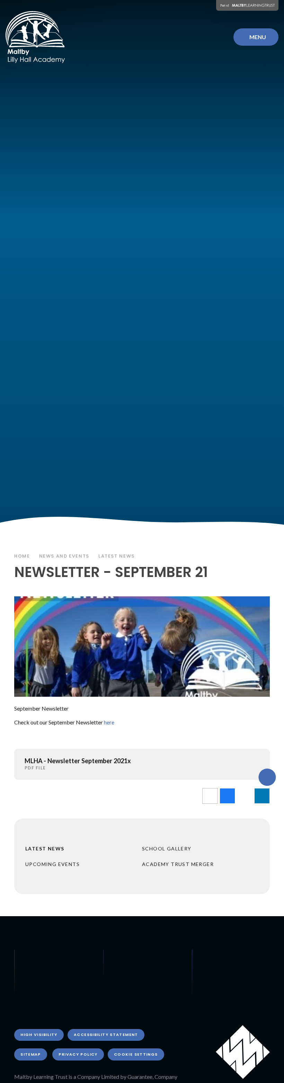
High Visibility (38, 1034)
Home (22, 556)
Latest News (116, 556)
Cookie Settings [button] (136, 1054)
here (109, 722)
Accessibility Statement (106, 1034)
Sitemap (30, 1054)
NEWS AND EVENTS (64, 556)
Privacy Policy (78, 1054)
